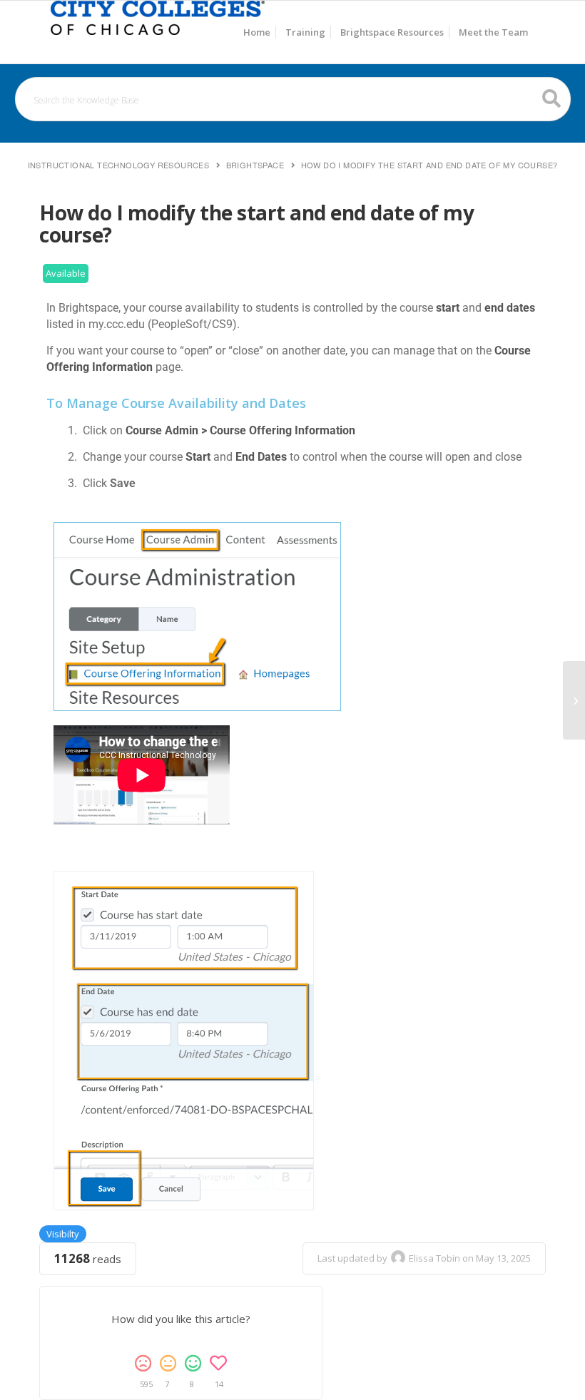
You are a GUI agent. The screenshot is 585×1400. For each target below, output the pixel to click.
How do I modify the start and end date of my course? (429, 164)
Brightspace (255, 164)
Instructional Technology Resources (119, 164)
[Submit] (552, 98)
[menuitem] (257, 32)
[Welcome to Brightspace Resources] (158, 32)
